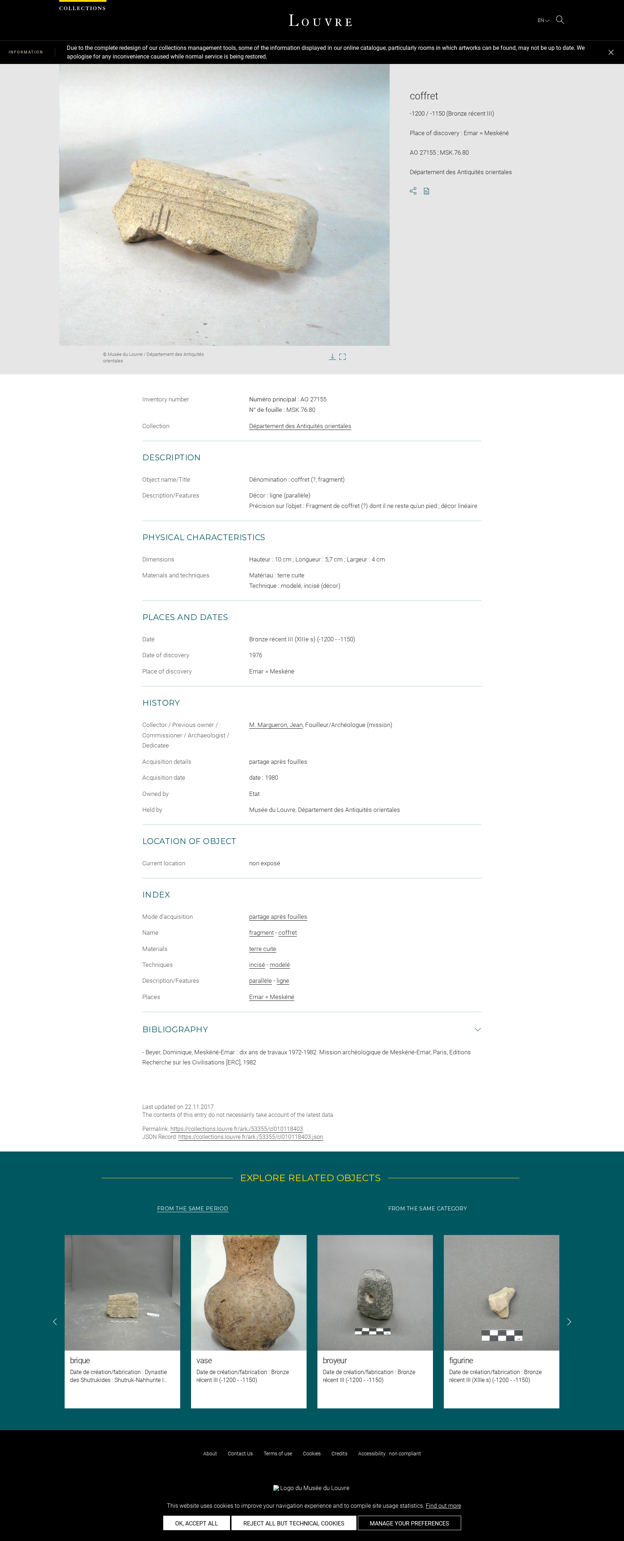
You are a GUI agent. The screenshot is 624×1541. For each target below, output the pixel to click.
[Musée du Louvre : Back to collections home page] (320, 20)
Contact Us (240, 1453)
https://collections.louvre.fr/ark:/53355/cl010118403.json (250, 1136)
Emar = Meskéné (271, 996)
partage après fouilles (278, 916)
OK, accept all (196, 1523)
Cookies (312, 1453)
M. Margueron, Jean (276, 724)
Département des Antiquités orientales (300, 426)
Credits (339, 1453)
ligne (283, 980)
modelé (280, 964)
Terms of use (278, 1453)
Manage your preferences (409, 1523)
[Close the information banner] (611, 52)
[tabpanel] (312, 1321)
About (210, 1453)
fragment (261, 932)
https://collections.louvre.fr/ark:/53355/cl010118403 (236, 1128)
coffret (287, 932)
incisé (257, 964)
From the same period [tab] (193, 1208)
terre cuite (262, 948)
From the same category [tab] (427, 1208)
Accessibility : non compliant (389, 1453)
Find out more (443, 1505)
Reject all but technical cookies (293, 1523)
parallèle (260, 980)
